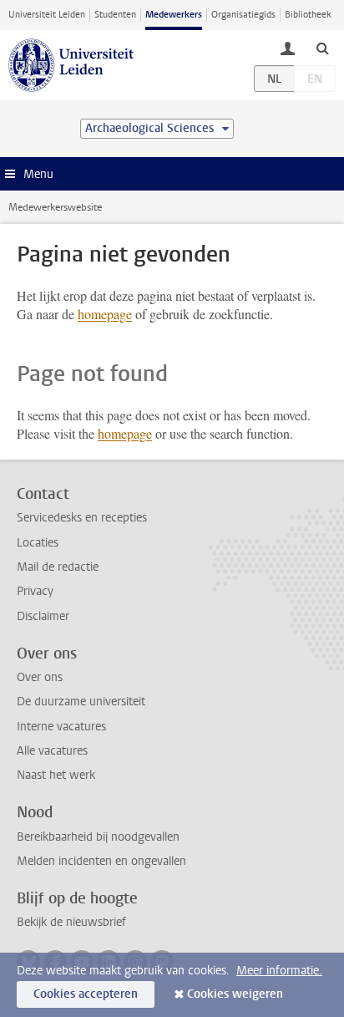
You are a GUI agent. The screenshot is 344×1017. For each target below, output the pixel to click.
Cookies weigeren (235, 994)
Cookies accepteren (85, 994)
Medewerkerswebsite (55, 207)
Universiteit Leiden (46, 14)
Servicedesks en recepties (82, 518)
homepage (105, 314)
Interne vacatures (61, 727)
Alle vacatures (52, 751)
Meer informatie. (279, 971)
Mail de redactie (58, 567)
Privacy (35, 591)
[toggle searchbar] (322, 47)
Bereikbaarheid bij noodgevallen (98, 837)
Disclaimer (43, 616)
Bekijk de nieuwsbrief (71, 922)
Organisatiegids (243, 14)
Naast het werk (56, 775)
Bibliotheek (308, 14)
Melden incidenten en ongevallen (101, 861)
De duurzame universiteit (81, 701)
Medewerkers (173, 14)
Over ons (40, 677)
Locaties (37, 543)
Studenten (115, 14)
